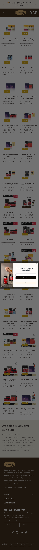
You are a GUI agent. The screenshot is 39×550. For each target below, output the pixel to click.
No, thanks (26, 282)
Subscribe (25, 277)
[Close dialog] (37, 264)
